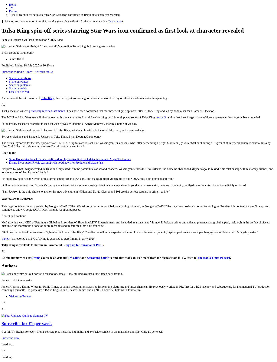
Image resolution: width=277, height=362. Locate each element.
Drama (13, 11)
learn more (115, 21)
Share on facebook (20, 78)
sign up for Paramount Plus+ (84, 245)
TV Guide (74, 257)
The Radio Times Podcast (213, 257)
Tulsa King (47, 98)
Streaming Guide (98, 257)
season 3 (161, 117)
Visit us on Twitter (20, 296)
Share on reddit (18, 88)
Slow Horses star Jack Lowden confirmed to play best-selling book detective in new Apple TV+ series (70, 159)
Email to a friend (19, 91)
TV (11, 8)
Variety (6, 238)
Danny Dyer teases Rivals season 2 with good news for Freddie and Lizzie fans (56, 162)
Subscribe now (10, 338)
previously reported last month (47, 111)
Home (12, 4)
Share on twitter (18, 81)
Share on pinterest (19, 85)
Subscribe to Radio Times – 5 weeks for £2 (27, 71)
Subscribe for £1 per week (27, 323)
